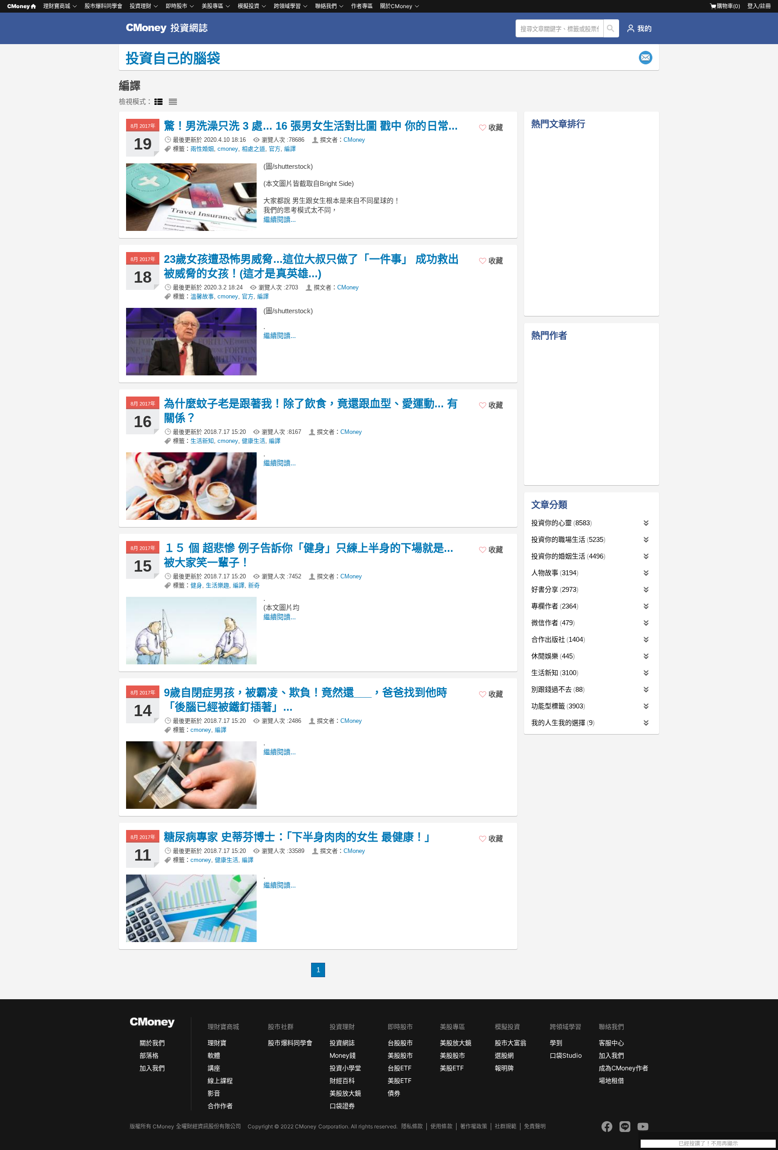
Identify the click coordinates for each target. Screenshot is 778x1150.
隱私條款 (412, 1126)
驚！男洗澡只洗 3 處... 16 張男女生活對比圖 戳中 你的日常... (311, 126)
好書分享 (553, 589)
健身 (196, 585)
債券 (394, 1093)
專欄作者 (553, 606)
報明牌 (504, 1068)
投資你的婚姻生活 (567, 556)
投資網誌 (342, 1042)
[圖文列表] (158, 102)
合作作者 (220, 1105)
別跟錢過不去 (557, 689)
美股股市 (400, 1055)
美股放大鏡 (345, 1093)
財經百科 (342, 1080)
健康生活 (253, 440)
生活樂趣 (217, 585)
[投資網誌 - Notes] (171, 28)
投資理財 (140, 6)
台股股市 (400, 1042)
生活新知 (202, 440)
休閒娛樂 (552, 656)
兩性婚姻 (202, 148)
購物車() (728, 6)
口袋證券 (342, 1105)
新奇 (254, 585)
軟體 (214, 1055)
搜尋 (612, 28)
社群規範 (505, 1126)
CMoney (18, 6)
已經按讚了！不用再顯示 (708, 1144)
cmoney (227, 148)
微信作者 (552, 623)
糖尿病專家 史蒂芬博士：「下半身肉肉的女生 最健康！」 (299, 837)
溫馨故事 (202, 296)
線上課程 (220, 1080)
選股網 (504, 1055)
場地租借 (611, 1080)
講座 (214, 1068)
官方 (274, 148)
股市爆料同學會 (103, 6)
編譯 (290, 148)
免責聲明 (535, 1126)
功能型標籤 (557, 706)
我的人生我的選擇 (562, 722)
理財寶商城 (56, 6)
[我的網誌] (639, 28)
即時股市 (176, 6)
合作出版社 (557, 639)
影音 (214, 1093)
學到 (556, 1042)
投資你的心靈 (560, 523)
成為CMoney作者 (623, 1068)
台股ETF (400, 1068)
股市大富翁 (510, 1042)
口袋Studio (565, 1055)
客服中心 (611, 1042)
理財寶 (217, 1042)
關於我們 (152, 1042)
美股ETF (400, 1080)
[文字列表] (173, 102)
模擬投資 (248, 6)
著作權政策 (473, 1126)
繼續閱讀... (279, 219)
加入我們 (152, 1068)
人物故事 (553, 573)
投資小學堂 (345, 1068)
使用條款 (441, 1126)
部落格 (149, 1055)
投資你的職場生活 (567, 539)
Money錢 (343, 1055)
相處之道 (253, 148)
